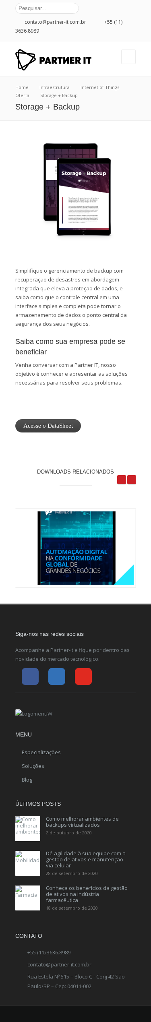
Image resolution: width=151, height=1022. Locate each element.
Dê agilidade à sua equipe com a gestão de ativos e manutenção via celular (86, 859)
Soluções (33, 766)
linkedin (121, 8)
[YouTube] (83, 676)
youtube (133, 8)
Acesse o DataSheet (48, 425)
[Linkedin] (56, 676)
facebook (110, 8)
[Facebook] (30, 676)
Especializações (41, 752)
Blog (27, 779)
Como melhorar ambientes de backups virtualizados (82, 821)
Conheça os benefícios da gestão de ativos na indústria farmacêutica (87, 894)
